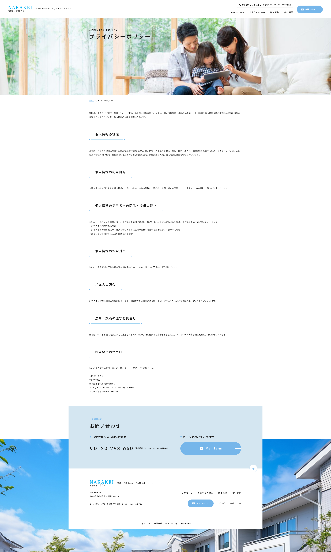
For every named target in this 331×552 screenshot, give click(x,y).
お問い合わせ (312, 9)
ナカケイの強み (257, 12)
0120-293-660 (251, 4)
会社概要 (288, 12)
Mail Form (214, 448)
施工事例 (274, 12)
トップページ (237, 12)
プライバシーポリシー (229, 503)
